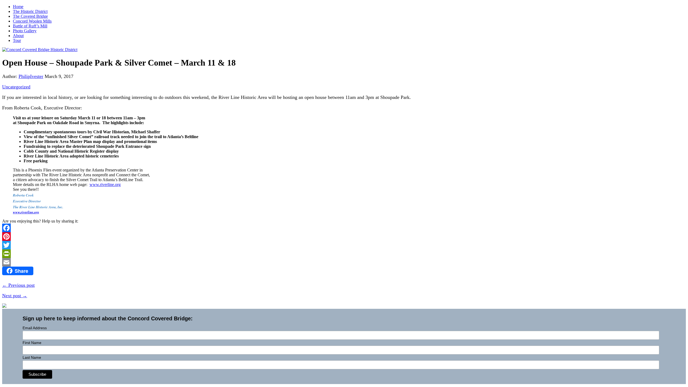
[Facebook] (344, 228)
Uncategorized (16, 86)
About (18, 35)
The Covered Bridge (30, 16)
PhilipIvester (31, 76)
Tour (17, 40)
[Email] (344, 262)
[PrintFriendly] (344, 253)
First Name (32, 343)
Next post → (14, 295)
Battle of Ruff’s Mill (30, 26)
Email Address (35, 328)
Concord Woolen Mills (32, 21)
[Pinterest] (344, 236)
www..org (105, 184)
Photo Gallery (25, 30)
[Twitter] (344, 245)
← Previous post (18, 285)
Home (18, 6)
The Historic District (30, 11)
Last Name (32, 357)
